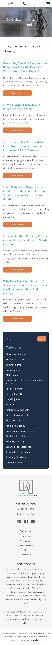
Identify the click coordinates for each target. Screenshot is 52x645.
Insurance (11, 404)
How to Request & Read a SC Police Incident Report (22, 107)
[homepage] (26, 487)
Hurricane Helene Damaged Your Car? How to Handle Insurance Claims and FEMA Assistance (24, 146)
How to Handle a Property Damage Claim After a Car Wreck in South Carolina (25, 240)
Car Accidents (13, 369)
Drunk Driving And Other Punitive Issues (24, 382)
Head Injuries (13, 399)
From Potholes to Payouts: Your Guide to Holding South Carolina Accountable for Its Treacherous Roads (24, 193)
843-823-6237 (27, 509)
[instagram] (19, 521)
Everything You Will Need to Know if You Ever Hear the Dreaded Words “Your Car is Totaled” (25, 67)
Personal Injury (14, 420)
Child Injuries (13, 375)
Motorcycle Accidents (17, 409)
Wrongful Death (14, 462)
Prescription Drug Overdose (21, 430)
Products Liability (15, 436)
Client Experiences (26, 545)
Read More (17, 93)
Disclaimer (10, 637)
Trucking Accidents (16, 457)
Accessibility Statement (37, 637)
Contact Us (26, 554)
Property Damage (15, 441)
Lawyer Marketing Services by (21, 640)
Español (10, 3)
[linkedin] (33, 521)
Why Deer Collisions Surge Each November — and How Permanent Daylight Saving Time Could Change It (25, 287)
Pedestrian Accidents (17, 415)
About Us (26, 536)
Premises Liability (15, 425)
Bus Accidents (13, 364)
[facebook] (26, 521)
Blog (26, 550)
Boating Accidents (16, 359)
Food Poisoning (14, 388)
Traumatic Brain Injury (18, 452)
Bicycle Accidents (15, 354)
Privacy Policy (21, 637)
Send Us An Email (27, 514)
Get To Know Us (14, 394)
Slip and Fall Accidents (18, 446)
